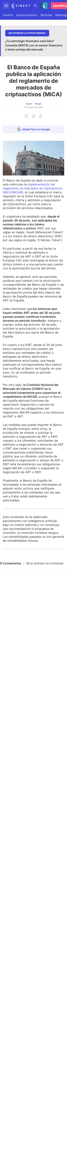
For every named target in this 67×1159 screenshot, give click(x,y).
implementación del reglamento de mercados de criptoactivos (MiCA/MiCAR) (32, 188)
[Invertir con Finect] (21, 5)
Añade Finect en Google (36, 129)
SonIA (29, 103)
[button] (6, 5)
